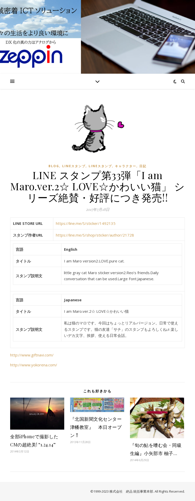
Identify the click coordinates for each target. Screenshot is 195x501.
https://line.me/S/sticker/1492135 (86, 223)
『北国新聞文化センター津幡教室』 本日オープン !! (96, 427)
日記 (143, 166)
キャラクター (125, 166)
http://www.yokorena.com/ (33, 364)
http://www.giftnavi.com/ (32, 354)
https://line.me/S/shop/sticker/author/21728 (95, 235)
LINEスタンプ (74, 166)
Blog (53, 166)
